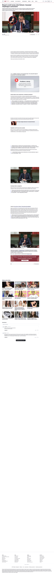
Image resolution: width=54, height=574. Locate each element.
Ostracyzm (41, 560)
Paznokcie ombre (4, 560)
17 (36, 330)
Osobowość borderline (42, 557)
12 (38, 337)
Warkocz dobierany (42, 558)
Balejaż (28, 557)
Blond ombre (3, 557)
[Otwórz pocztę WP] (43, 1)
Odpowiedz (6, 330)
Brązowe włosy (28, 559)
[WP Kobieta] (7, 1)
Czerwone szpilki (29, 558)
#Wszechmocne (24, 1)
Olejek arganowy (4, 558)
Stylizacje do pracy (17, 560)
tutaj (16, 572)
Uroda (36, 1)
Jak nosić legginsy (17, 559)
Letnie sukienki (16, 557)
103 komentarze (33, 34)
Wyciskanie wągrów (29, 560)
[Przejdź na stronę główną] (5, 1)
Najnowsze (12, 1)
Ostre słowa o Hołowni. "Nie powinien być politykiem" (22, 206)
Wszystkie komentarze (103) (20, 340)
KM (4, 34)
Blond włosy (3, 559)
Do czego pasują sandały (17, 558)
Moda (32, 1)
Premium (29, 1)
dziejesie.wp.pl (29, 253)
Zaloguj (48, 1)
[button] (46, 1)
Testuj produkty (17, 1)
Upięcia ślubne (41, 559)
